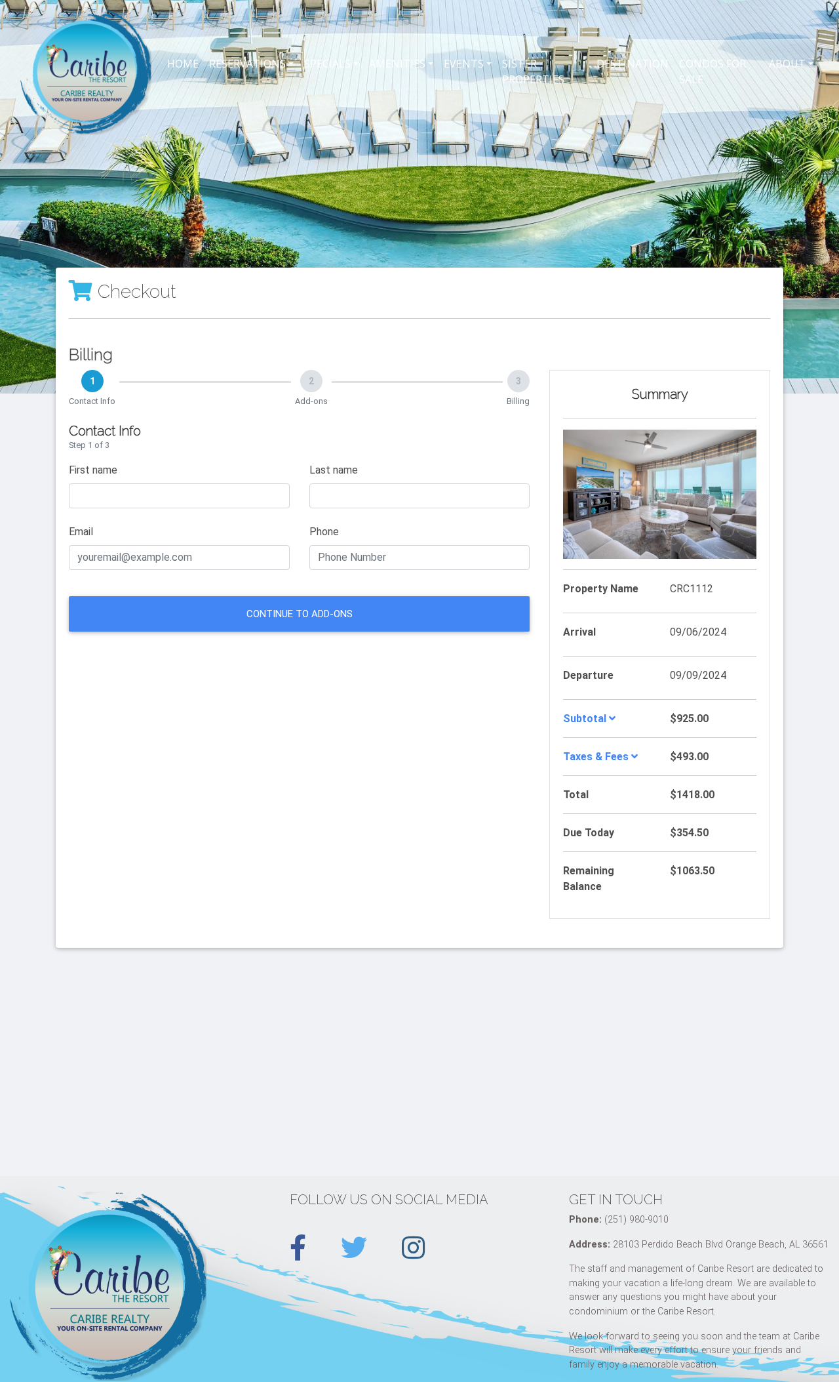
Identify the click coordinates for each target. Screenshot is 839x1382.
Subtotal (586, 718)
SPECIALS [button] (327, 63)
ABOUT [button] (787, 63)
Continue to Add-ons (299, 614)
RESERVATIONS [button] (247, 63)
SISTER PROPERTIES (533, 71)
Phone (324, 531)
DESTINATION (632, 63)
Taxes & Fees (597, 756)
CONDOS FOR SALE (712, 71)
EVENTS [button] (464, 63)
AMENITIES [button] (397, 63)
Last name (333, 470)
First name (93, 470)
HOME (183, 63)
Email (81, 531)
